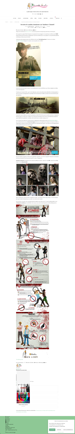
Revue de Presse (8, 428)
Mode (35, 18)
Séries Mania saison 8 (23, 404)
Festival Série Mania (53, 120)
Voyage (19, 18)
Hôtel (32, 18)
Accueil (14, 18)
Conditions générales (9, 424)
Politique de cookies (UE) (10, 427)
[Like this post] (24, 362)
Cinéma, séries (17, 21)
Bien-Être (45, 18)
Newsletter (7, 426)
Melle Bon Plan (31, 26)
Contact (51, 18)
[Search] (61, 18)
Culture (39, 18)
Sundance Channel (20, 40)
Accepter (52, 429)
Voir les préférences (68, 429)
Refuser (59, 429)
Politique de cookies (61, 432)
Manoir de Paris (29, 31)
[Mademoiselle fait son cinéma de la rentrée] (23, 381)
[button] (37, 372)
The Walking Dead (19, 359)
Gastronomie (25, 18)
